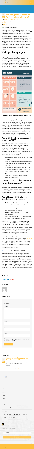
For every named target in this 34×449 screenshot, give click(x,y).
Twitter (5, 279)
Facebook (2, 279)
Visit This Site (29, 238)
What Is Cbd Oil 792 (14, 19)
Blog (4, 401)
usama (5, 19)
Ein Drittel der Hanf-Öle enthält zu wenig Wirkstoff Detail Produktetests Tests (17, 359)
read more (8, 365)
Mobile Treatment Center (8, 407)
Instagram (3, 424)
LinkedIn (8, 279)
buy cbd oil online (7, 21)
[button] (15, 368)
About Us (4, 398)
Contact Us (5, 404)
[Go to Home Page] (2, 7)
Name (5, 321)
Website (5, 333)
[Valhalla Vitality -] (5, 2)
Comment (6, 306)
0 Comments (5, 24)
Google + (10, 279)
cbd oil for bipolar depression (17, 21)
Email (13, 279)
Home (4, 395)
